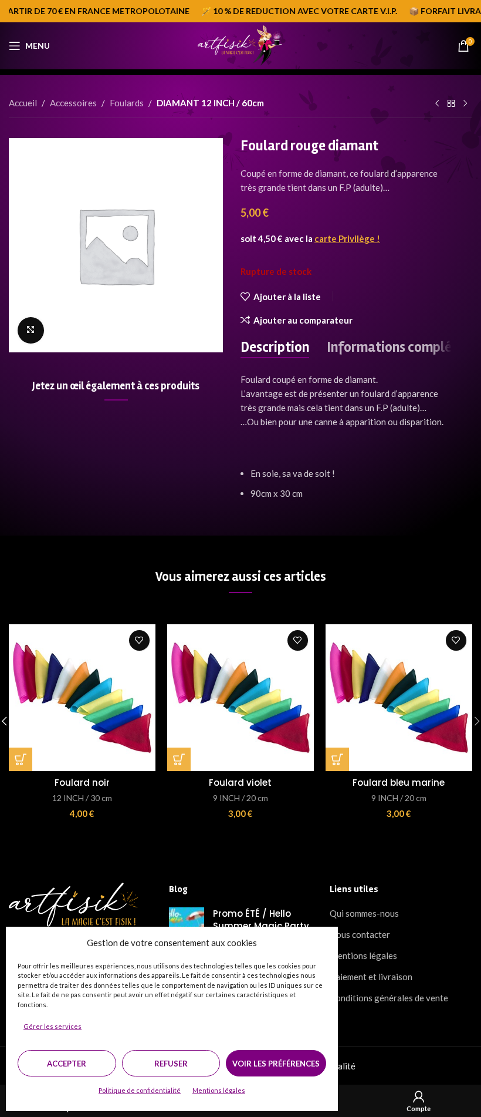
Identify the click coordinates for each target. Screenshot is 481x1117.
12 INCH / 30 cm (82, 798)
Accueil (23, 102)
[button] (20, 759)
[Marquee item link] (288, 11)
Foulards (127, 102)
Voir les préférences (276, 1063)
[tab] (274, 348)
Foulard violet (240, 782)
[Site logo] (240, 44)
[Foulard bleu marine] (399, 697)
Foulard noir (82, 782)
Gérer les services (52, 1026)
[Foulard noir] (82, 697)
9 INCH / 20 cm (240, 798)
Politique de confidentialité (140, 1090)
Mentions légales (218, 1090)
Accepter (66, 1063)
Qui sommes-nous (364, 913)
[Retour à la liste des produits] (451, 104)
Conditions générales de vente (389, 997)
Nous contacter (360, 934)
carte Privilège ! (347, 238)
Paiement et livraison (371, 976)
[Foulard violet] (240, 697)
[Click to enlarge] (31, 330)
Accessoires (73, 102)
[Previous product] (437, 104)
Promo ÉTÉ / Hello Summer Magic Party (261, 919)
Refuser (171, 1063)
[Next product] (465, 104)
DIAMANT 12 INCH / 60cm (210, 102)
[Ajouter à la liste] (139, 640)
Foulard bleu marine (399, 782)
